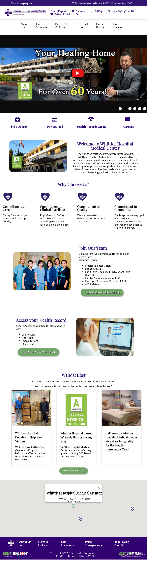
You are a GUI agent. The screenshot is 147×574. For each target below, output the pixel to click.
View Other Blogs (73, 471)
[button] (73, 506)
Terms (71, 556)
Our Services (41, 25)
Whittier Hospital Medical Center (74, 493)
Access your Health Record (41, 320)
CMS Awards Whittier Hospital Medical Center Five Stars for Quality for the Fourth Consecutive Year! (121, 441)
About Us (24, 25)
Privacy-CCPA (87, 556)
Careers (80, 11)
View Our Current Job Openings (102, 292)
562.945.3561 (75, 501)
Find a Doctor (100, 25)
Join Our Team (93, 248)
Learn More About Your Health (38, 352)
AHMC (59, 556)
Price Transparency (94, 543)
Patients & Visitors (61, 25)
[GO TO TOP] (132, 571)
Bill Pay (98, 11)
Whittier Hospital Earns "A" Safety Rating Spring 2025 (76, 437)
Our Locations (118, 25)
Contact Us (83, 25)
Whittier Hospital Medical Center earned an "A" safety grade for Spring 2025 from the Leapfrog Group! (75, 452)
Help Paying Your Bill (123, 11)
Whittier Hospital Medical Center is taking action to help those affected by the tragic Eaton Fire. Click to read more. (30, 453)
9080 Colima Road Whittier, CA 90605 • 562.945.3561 (102, 3)
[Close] (98, 487)
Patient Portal (62, 14)
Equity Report (58, 11)
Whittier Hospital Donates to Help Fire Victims (28, 437)
